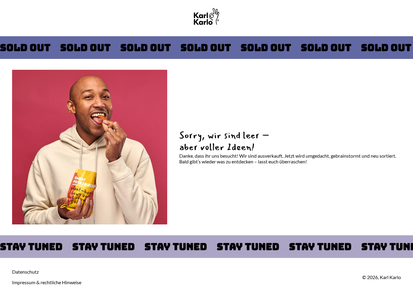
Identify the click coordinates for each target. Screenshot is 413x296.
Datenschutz (25, 272)
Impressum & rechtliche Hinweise (46, 282)
